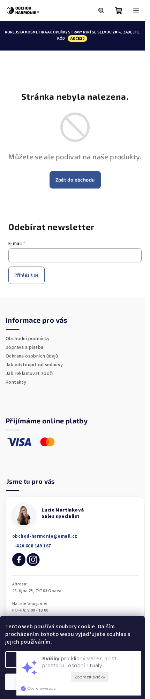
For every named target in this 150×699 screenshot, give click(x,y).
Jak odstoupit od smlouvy (34, 364)
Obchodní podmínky (28, 338)
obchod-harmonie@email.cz (44, 536)
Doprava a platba (24, 347)
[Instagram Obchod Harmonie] (33, 559)
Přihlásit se (26, 275)
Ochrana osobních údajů (32, 356)
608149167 (31, 546)
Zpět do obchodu (75, 180)
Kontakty (16, 382)
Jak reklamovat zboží (29, 373)
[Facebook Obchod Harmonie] (18, 559)
